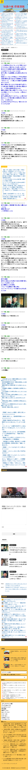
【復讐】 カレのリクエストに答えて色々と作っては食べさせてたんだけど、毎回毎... (7, 18)
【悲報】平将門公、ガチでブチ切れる (18, 652)
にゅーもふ (4, 715)
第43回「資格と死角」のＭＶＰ (10, 407)
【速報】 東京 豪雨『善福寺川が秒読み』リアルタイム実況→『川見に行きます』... (21, 34)
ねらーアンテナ (6, 712)
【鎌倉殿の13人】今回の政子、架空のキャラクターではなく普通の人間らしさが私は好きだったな (16, 589)
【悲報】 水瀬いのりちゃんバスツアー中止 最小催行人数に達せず (21, 31)
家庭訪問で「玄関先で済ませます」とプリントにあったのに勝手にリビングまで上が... (7, 27)
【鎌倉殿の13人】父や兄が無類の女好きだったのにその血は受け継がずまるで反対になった (18, 564)
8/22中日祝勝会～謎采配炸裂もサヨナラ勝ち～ (12, 695)
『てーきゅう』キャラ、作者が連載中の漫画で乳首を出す (21, 38)
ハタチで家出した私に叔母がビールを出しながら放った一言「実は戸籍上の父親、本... (7, 31)
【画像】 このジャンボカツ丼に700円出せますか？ (21, 40)
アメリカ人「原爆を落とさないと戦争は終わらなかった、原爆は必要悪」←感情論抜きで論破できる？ (14, 745)
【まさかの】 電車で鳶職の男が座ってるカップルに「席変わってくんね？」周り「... (21, 14)
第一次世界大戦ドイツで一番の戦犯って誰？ (14, 754)
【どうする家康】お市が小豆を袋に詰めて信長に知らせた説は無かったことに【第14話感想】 (14, 736)
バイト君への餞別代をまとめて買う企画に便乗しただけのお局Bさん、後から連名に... (7, 34)
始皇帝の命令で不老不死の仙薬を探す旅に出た (7, 21)
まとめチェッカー (6, 707)
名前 (3, 527)
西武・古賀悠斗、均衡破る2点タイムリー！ (11, 696)
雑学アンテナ (5, 710)
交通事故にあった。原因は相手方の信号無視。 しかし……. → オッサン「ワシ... (21, 18)
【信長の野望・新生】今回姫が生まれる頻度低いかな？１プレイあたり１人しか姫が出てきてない (14, 731)
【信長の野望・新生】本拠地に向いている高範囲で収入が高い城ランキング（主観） (18, 659)
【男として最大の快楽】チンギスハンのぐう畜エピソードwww (18, 665)
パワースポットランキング (10, 763)
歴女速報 (4, 708)
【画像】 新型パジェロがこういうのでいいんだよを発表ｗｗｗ (21, 43)
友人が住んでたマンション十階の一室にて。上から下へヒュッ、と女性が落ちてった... (21, 25)
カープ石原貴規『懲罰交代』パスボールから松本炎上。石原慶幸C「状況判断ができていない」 (14, 698)
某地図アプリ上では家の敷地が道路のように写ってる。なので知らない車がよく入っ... (7, 14)
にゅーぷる (4, 714)
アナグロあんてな (6, 705)
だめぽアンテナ (6, 717)
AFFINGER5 (23, 768)
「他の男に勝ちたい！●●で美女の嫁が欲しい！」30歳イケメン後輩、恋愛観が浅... (7, 38)
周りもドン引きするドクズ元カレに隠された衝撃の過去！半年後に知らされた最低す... (7, 24)
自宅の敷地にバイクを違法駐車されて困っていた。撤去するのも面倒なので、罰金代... (21, 21)
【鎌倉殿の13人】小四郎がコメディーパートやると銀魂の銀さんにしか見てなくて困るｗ (18, 576)
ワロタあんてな (6, 719)
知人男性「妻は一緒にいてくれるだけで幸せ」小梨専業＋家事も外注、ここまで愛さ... (7, 41)
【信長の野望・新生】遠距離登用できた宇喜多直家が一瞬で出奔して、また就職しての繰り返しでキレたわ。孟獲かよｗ (14, 725)
